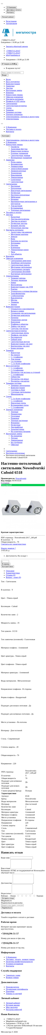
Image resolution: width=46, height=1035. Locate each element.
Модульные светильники (21, 267)
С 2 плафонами (17, 370)
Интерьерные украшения (21, 158)
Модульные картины (19, 234)
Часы (13, 252)
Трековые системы (13, 112)
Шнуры (14, 300)
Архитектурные (17, 429)
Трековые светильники (20, 385)
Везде (8, 79)
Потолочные (16, 188)
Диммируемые (17, 166)
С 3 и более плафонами (20, 399)
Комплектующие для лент (22, 344)
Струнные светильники (21, 392)
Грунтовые (15, 416)
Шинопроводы (17, 394)
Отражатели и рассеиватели (22, 309)
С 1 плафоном (17, 357)
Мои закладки (12, 1007)
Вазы (13, 239)
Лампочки (10, 86)
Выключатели (16, 298)
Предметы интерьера (14, 99)
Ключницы (15, 247)
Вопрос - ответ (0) (13, 577)
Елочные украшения (19, 153)
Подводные (15, 425)
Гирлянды (15, 147)
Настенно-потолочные (20, 195)
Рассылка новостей (14, 1009)
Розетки (14, 289)
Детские (14, 438)
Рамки (13, 282)
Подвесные (15, 193)
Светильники (11, 103)
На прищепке (16, 436)
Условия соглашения (14, 964)
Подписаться (7, 908)
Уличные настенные (19, 420)
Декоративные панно (20, 250)
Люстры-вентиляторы (20, 219)
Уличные (14, 412)
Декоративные (17, 177)
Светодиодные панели (20, 265)
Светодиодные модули (20, 342)
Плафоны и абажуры (19, 324)
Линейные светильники (21, 263)
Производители (12, 987)
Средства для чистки (19, 328)
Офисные (15, 445)
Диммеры (15, 302)
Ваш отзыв (5, 868)
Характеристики (13, 573)
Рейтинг (4, 896)
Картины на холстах (19, 241)
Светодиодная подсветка (16, 106)
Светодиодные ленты (20, 333)
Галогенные (16, 180)
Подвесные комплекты (20, 315)
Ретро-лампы (16, 162)
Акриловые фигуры (19, 149)
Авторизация (11, 23)
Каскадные (15, 217)
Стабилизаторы (17, 296)
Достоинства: (6, 883)
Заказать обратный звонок (17, 46)
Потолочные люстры (19, 228)
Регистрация (11, 21)
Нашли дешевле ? (8, 548)
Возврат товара (12, 977)
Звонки (14, 304)
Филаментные (17, 164)
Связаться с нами (13, 975)
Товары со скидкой (14, 994)
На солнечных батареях (21, 431)
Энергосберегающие (19, 169)
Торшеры (10, 110)
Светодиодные (17, 182)
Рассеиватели (16, 337)
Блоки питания (17, 348)
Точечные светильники (20, 210)
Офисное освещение (14, 97)
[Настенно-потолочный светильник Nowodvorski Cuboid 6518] (22, 528)
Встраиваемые (17, 208)
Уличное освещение (14, 114)
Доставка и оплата (14, 10)
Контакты (10, 12)
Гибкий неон (16, 339)
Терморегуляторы (18, 278)
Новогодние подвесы (20, 151)
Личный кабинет (13, 1003)
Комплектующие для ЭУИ (22, 287)
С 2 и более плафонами (20, 364)
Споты (9, 108)
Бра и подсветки (13, 82)
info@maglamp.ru (13, 55)
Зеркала (14, 236)
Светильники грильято (20, 269)
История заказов (13, 1005)
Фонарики (15, 423)
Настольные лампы (14, 90)
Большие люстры (18, 226)
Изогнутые (15, 353)
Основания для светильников (23, 313)
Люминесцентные (18, 171)
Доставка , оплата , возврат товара (20, 959)
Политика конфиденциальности (19, 962)
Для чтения (15, 359)
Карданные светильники (21, 274)
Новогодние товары (14, 95)
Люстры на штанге (19, 221)
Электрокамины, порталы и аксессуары (22, 117)
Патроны (14, 318)
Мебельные (15, 197)
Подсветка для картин (20, 381)
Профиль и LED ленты (15, 101)
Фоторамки (15, 243)
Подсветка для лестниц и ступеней (25, 372)
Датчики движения (19, 280)
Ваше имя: (5, 858)
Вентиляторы (16, 285)
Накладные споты (18, 403)
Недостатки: (6, 893)
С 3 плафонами (17, 374)
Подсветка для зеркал (20, 379)
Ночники (15, 199)
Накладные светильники (21, 190)
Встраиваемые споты (20, 405)
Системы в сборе (18, 390)
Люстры (9, 88)
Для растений (16, 206)
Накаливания (16, 175)
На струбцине (16, 442)
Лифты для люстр (18, 326)
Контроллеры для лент (20, 346)
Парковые (15, 418)
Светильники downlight (20, 272)
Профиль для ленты (19, 335)
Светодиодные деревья (20, 155)
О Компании (11, 7)
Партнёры (10, 991)
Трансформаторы (18, 293)
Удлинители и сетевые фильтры (24, 291)
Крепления (15, 322)
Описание (10, 571)
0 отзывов (5, 483)
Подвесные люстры (19, 223)
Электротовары (12, 119)
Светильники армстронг (21, 261)
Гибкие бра (15, 377)
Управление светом (19, 320)
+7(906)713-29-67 (13, 51)
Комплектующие (13, 84)
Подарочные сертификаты (17, 989)
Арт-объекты (16, 254)
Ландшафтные (17, 427)
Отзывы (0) (10, 575)
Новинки (10, 93)
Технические (16, 173)
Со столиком (16, 361)
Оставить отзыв (8, 898)
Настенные (15, 186)
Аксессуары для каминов (21, 232)
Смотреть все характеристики (13, 544)
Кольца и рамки (17, 311)
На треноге (15, 355)
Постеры (14, 245)
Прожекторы (16, 414)
